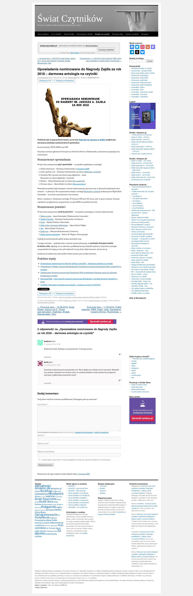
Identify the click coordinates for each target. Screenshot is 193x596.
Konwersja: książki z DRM (139, 255)
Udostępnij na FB (45, 81)
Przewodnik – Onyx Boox (139, 94)
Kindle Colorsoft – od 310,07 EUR (141, 163)
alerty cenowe (75, 52)
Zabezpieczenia (51, 531)
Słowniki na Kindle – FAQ (139, 286)
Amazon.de (42, 488)
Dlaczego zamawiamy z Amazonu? (142, 227)
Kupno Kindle (69, 34)
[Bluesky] (142, 52)
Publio (133, 366)
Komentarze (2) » (94, 77)
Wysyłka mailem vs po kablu (140, 293)
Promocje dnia (117, 34)
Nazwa (41, 435)
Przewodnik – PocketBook (139, 97)
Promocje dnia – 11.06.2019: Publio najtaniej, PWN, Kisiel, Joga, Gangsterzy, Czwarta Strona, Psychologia (100, 59)
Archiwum (145, 34)
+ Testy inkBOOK (136, 203)
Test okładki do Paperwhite (140, 291)
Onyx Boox (40, 512)
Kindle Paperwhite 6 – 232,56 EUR (142, 165)
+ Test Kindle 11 (136, 196)
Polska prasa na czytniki (139, 276)
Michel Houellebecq (91, 46)
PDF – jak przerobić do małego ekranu (143, 272)
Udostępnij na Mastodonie (65, 81)
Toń (41, 228)
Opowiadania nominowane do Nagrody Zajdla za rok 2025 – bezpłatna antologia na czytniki (76, 263)
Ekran (37, 496)
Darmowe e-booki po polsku (140, 222)
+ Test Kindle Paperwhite (139, 198)
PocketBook (42, 517)
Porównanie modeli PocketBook (141, 85)
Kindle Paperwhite (45, 499)
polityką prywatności (101, 432)
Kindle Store (46, 501)
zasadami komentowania (84, 432)
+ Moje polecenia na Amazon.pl (141, 135)
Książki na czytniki (102, 34)
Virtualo (134, 361)
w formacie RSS (83, 474)
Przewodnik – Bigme (138, 87)
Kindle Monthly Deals (138, 389)
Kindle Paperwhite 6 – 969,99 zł (141, 147)
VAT (47, 528)
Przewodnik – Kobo (137, 90)
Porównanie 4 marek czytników (141, 279)
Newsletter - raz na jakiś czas (77, 507)
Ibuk (132, 378)
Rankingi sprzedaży (42, 523)
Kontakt (102, 488)
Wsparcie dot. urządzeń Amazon (141, 154)
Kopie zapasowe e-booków (139, 260)
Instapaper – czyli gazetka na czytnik (143, 239)
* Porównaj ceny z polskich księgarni (143, 359)
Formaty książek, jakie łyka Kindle (142, 234)
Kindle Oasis (58, 497)
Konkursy (39, 504)
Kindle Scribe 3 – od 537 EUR (140, 175)
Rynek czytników (132, 34)
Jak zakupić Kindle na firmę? (140, 241)
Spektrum (44, 231)
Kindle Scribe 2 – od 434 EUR (140, 173)
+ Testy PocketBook (137, 208)
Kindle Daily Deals (137, 387)
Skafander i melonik (92, 172)
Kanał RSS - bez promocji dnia (78, 488)
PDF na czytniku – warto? (139, 274)
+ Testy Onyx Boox (137, 206)
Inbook (133, 370)
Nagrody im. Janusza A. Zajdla (92, 140)
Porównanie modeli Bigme (139, 75)
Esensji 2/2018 (83, 169)
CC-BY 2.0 (63, 585)
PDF (59, 515)
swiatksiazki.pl (136, 375)
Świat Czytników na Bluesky (77, 505)
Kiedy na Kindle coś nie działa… (141, 248)
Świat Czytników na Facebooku (78, 493)
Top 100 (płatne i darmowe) (140, 392)
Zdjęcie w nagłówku (41, 585)
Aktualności (43, 486)
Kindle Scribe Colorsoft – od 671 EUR (143, 177)
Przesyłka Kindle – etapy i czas (141, 281)
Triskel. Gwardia (46, 219)
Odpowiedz (47, 357)
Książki (54, 504)
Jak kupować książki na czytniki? (141, 68)
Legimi (133, 373)
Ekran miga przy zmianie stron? (141, 229)
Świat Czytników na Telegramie (78, 500)
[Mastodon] (153, 47)
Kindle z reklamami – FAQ (139, 250)
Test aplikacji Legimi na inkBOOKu (142, 288)
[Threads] (137, 52)
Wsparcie (103, 491)
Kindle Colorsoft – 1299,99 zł (140, 139)
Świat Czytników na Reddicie (77, 498)
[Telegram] (132, 52)
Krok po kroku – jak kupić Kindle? (141, 71)
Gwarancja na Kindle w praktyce (141, 236)
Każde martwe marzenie (50, 234)
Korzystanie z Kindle (84, 34)
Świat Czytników (70, 18)
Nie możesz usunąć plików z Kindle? (143, 269)
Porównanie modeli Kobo (139, 80)
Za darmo (84, 77)
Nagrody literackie (74, 77)
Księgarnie (48, 507)
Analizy (37, 491)
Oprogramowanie (46, 514)
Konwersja (48, 505)
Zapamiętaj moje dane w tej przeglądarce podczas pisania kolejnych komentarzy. (76, 459)
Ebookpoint (135, 368)
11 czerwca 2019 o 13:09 (52, 365)
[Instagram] (142, 47)
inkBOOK (50, 496)
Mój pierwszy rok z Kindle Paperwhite (143, 267)
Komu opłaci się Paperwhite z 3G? (142, 253)
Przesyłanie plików (43, 520)
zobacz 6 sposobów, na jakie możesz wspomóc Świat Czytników (79, 297)
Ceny (59, 491)
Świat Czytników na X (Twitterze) (79, 495)
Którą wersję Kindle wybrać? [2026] (142, 73)
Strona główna (43, 34)
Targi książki (54, 525)
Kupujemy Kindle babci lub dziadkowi (143, 265)
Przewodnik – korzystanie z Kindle (142, 92)
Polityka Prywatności (41, 587)
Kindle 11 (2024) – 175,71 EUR (141, 161)
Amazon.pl (56, 488)
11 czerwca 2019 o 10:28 (52, 344)
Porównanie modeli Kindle (139, 78)
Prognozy (53, 518)
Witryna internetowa (45, 451)
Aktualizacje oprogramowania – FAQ (143, 210)
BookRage (46, 491)
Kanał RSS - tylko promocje (77, 491)
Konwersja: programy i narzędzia (141, 258)
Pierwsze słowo (79, 184)
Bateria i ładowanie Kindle (139, 217)
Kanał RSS (71, 486)
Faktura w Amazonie (138, 232)
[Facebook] (132, 47)
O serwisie (103, 486)
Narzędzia (50, 510)
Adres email (43, 443)
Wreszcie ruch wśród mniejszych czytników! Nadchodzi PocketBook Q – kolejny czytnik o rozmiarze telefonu (144, 517)
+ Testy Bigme (135, 201)
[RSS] (148, 47)
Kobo (56, 502)
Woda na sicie (45, 216)
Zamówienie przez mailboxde (140, 180)
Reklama (103, 493)
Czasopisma (41, 494)
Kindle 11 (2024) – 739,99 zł (140, 137)
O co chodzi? (56, 34)
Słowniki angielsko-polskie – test (141, 284)
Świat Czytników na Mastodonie (78, 502)
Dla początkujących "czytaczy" (140, 224)
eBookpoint (55, 493)
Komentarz (42, 404)
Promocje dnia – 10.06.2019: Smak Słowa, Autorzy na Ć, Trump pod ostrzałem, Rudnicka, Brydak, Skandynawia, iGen (56, 60)
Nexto (58, 510)
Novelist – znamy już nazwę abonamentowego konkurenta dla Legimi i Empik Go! (144, 506)
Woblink (134, 363)
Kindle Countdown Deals (139, 385)
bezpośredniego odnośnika (46, 302)
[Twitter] (137, 47)
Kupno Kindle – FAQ (137, 262)
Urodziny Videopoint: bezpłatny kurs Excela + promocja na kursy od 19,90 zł (70, 285)
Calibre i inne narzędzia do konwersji (143, 220)
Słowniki (47, 525)
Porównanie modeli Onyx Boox (141, 82)
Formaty (42, 497)
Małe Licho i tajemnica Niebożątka (54, 225)
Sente (42, 222)
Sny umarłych (78, 181)
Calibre (55, 491)
